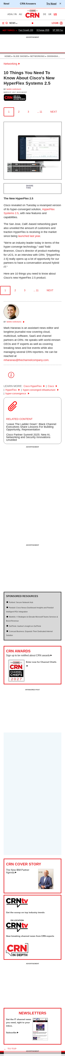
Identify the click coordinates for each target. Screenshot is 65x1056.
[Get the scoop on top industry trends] (17, 926)
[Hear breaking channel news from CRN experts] (17, 949)
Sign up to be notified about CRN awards (28, 655)
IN (15, 14)
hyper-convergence (16, 393)
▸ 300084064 (51, 56)
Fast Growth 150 (26, 30)
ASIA (10, 14)
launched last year (29, 236)
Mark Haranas (13, 89)
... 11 (39, 112)
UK (49, 14)
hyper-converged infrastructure (39, 390)
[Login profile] (61, 23)
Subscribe (11, 1032)
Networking (10, 63)
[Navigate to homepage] (32, 17)
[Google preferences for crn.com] (15, 97)
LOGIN (55, 23)
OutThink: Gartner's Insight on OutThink (25, 626)
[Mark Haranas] (11, 318)
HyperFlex (11, 390)
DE (44, 14)
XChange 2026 (42, 30)
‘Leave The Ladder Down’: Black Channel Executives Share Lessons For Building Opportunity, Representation (31, 427)
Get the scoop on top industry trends (25, 912)
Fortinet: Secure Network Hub (21, 602)
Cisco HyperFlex (33, 386)
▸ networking (36, 56)
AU (20, 14)
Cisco (51, 386)
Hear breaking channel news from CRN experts (30, 936)
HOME (8, 56)
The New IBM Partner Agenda (17, 871)
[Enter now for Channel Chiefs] (17, 680)
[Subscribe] (40, 1039)
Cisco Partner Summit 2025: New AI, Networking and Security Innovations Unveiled (28, 437)
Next (53, 112)
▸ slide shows (19, 56)
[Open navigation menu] (5, 23)
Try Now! (51, 3)
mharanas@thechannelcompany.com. (26, 360)
